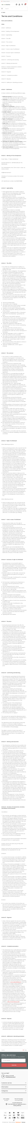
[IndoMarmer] (5, 5)
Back (4, 12)
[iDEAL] (9, 1113)
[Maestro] (18, 1113)
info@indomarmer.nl (10, 1077)
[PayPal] (5, 1115)
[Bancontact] (14, 1115)
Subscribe (14, 1065)
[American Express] (5, 1118)
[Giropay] (14, 1118)
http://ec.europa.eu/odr (13, 1001)
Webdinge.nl (18, 1122)
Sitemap (23, 1122)
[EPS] (18, 1118)
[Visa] (9, 1115)
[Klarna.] (22, 1118)
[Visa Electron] (18, 1115)
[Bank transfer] (5, 1113)
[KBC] (9, 1118)
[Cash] (14, 1120)
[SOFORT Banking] (22, 1113)
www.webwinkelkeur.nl (15, 982)
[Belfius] (22, 1115)
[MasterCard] (14, 1113)
